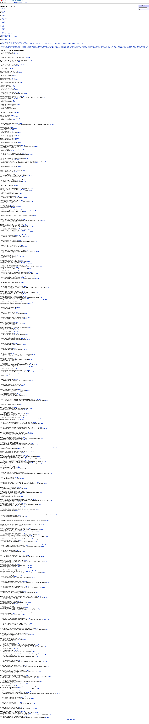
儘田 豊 (52, 46)
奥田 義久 (5, 39)
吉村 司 (80, 46)
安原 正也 (120, 46)
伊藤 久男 (2, 39)
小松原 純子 (45, 43)
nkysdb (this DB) (20, 0)
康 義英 (11, 47)
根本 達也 (46, 47)
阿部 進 (12, 33)
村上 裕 (51, 45)
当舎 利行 (16, 47)
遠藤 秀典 (125, 47)
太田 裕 (114, 46)
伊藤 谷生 (24, 43)
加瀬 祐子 (9, 42)
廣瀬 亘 (14, 47)
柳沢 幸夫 (42, 47)
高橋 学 (25, 42)
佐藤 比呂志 (3, 26)
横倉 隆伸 (3, 8)
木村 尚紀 (41, 45)
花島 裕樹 (115, 47)
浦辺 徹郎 (3, 29)
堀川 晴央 (2, 36)
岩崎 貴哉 (143, 46)
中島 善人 (14, 43)
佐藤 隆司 (27, 43)
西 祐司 (119, 47)
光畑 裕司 (5, 42)
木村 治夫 (59, 43)
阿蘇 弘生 (135, 47)
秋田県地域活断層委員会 (72, 45)
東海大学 (36, 47)
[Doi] (27, 56)
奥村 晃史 (117, 46)
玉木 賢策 (65, 43)
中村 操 (38, 46)
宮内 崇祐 (27, 45)
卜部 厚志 (77, 46)
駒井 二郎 (138, 47)
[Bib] (15, 52)
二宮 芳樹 (17, 43)
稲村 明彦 (95, 47)
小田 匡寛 (133, 46)
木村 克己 (55, 43)
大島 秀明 (105, 46)
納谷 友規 (105, 47)
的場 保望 (60, 45)
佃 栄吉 (19, 45)
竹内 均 (73, 43)
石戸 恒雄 (92, 47)
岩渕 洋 (147, 46)
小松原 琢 (31, 45)
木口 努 (3, 18)
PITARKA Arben (3, 43)
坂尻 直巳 (96, 46)
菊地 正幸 (81, 45)
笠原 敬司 (75, 43)
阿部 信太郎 (82, 43)
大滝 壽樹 (5, 36)
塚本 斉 (25, 45)
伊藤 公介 (21, 43)
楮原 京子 (22, 42)
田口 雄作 (80, 47)
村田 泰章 (53, 45)
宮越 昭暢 (124, 46)
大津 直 (108, 46)
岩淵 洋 (49, 43)
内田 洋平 (62, 46)
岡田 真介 (3, 25)
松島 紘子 (39, 47)
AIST (5, 0)
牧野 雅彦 (3, 22)
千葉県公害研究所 (72, 46)
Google (144, 6)
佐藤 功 (50, 46)
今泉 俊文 (11, 45)
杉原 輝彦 (33, 47)
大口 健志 (102, 46)
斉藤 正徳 (23, 47)
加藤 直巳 (67, 46)
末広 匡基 (16, 42)
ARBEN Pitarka (3, 46)
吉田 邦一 (89, 46)
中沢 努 (5, 45)
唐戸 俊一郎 (38, 43)
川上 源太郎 (8, 47)
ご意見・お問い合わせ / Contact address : (74, 719)
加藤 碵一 (3, 33)
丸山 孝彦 (8, 45)
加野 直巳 (3, 11)
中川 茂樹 (31, 46)
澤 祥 (74, 47)
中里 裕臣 (40, 46)
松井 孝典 (62, 43)
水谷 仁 (56, 47)
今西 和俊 (2, 42)
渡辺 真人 (68, 47)
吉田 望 (83, 46)
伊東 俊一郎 (15, 45)
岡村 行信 (140, 46)
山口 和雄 (3, 9)
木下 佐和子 (52, 43)
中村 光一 (3, 32)
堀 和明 (99, 46)
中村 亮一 (34, 46)
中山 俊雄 (25, 46)
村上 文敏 (47, 45)
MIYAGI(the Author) (13, 0)
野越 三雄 (78, 43)
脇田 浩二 (109, 47)
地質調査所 (92, 46)
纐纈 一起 (78, 45)
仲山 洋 (47, 46)
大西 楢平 (111, 46)
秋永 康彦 (66, 45)
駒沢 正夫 (3, 28)
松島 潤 (19, 42)
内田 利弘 (21, 45)
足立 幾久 (90, 45)
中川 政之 (2, 45)
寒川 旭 (127, 46)
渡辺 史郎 (3, 15)
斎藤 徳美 (26, 47)
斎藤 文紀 (29, 47)
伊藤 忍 (3, 12)
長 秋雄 (94, 45)
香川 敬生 (100, 45)
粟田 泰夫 (102, 47)
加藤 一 (65, 46)
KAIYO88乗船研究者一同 (10, 46)
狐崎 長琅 (76, 47)
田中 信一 (12, 36)
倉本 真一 (31, 43)
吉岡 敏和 (34, 43)
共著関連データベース (20, 3)
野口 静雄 (128, 47)
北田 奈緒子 (13, 42)
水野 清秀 (9, 33)
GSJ (8, 0)
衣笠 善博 (15, 36)
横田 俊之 (5, 18)
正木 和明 (52, 47)
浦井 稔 (62, 47)
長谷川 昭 (96, 45)
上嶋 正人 (7, 43)
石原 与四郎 (69, 43)
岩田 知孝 (4, 47)
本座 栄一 (9, 35)
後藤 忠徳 (19, 47)
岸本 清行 (5, 35)
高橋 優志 (144, 47)
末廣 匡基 (44, 45)
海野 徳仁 (64, 47)
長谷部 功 (131, 47)
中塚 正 (23, 46)
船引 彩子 (112, 47)
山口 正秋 (137, 46)
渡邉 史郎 (71, 47)
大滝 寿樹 (3, 14)
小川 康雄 (2, 35)
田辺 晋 (83, 47)
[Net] (13, 52)
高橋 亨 (141, 47)
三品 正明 (19, 46)
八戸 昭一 (55, 46)
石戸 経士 (63, 45)
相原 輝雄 (85, 47)
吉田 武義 (85, 46)
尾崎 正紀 (34, 45)
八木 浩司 (58, 46)
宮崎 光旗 (3, 16)
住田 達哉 (3, 21)
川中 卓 (6, 33)
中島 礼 (29, 46)
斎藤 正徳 (37, 45)
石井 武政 (89, 47)
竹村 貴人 (99, 47)
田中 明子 (3, 19)
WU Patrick (16, 46)
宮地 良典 (41, 43)
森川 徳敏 (49, 47)
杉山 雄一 (9, 36)
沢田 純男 (58, 47)
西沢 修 (84, 45)
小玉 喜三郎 (130, 46)
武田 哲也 (56, 45)
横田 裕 (9, 39)
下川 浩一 (11, 43)
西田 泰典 (87, 45)
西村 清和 (121, 47)
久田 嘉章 (44, 46)
